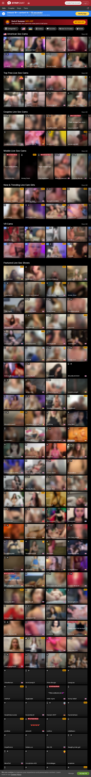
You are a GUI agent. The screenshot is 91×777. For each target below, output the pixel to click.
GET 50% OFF (79, 22)
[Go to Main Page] (16, 3)
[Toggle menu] (3, 3)
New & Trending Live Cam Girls (19, 185)
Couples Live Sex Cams (16, 111)
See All (84, 34)
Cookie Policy (16, 774)
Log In (85, 3)
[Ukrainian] (30, 28)
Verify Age (82, 14)
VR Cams (8, 223)
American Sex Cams (17, 34)
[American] (24, 28)
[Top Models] (29, 3)
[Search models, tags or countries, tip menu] (88, 8)
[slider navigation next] (86, 52)
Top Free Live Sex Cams (16, 73)
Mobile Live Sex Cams (15, 150)
